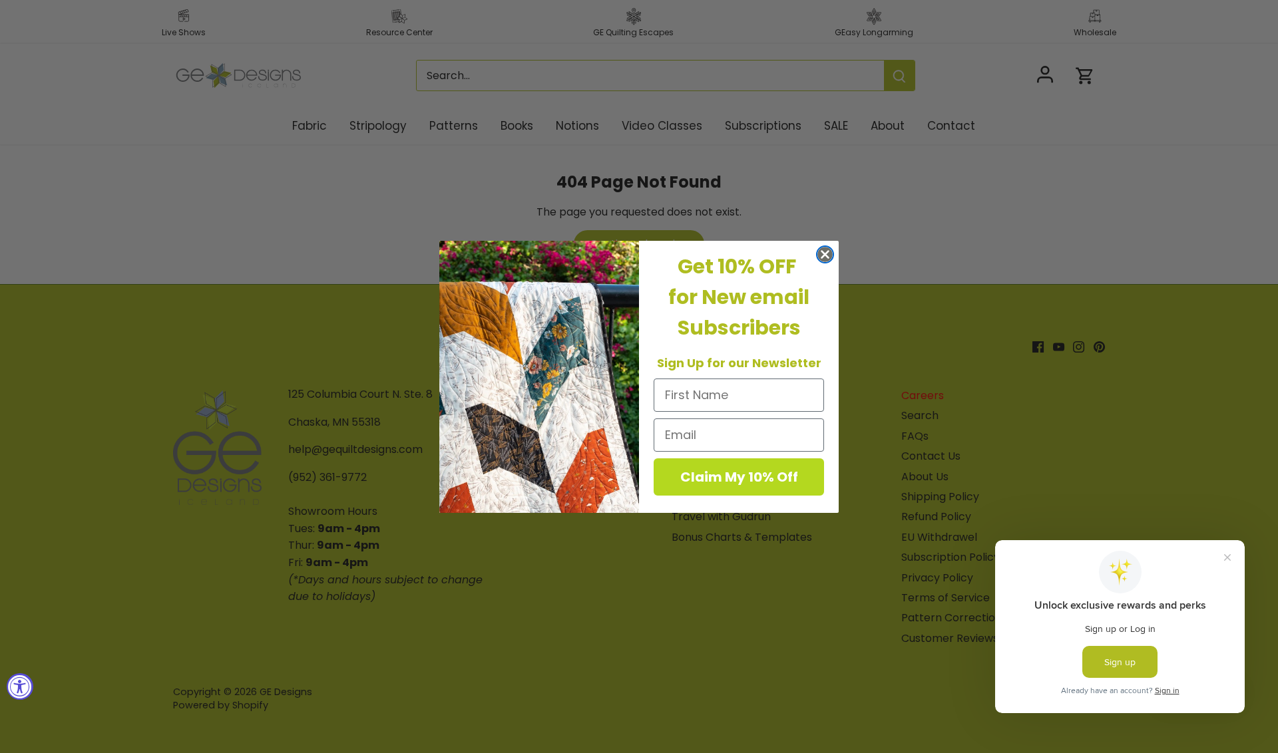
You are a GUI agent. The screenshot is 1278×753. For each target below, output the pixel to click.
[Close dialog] (825, 254)
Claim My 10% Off (739, 477)
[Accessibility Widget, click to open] (20, 686)
